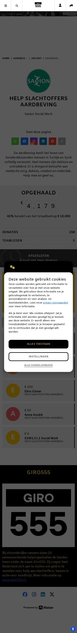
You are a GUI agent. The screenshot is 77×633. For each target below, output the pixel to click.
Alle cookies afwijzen (38, 365)
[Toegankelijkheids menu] (73, 629)
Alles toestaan (38, 344)
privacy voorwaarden (55, 302)
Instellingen (38, 356)
